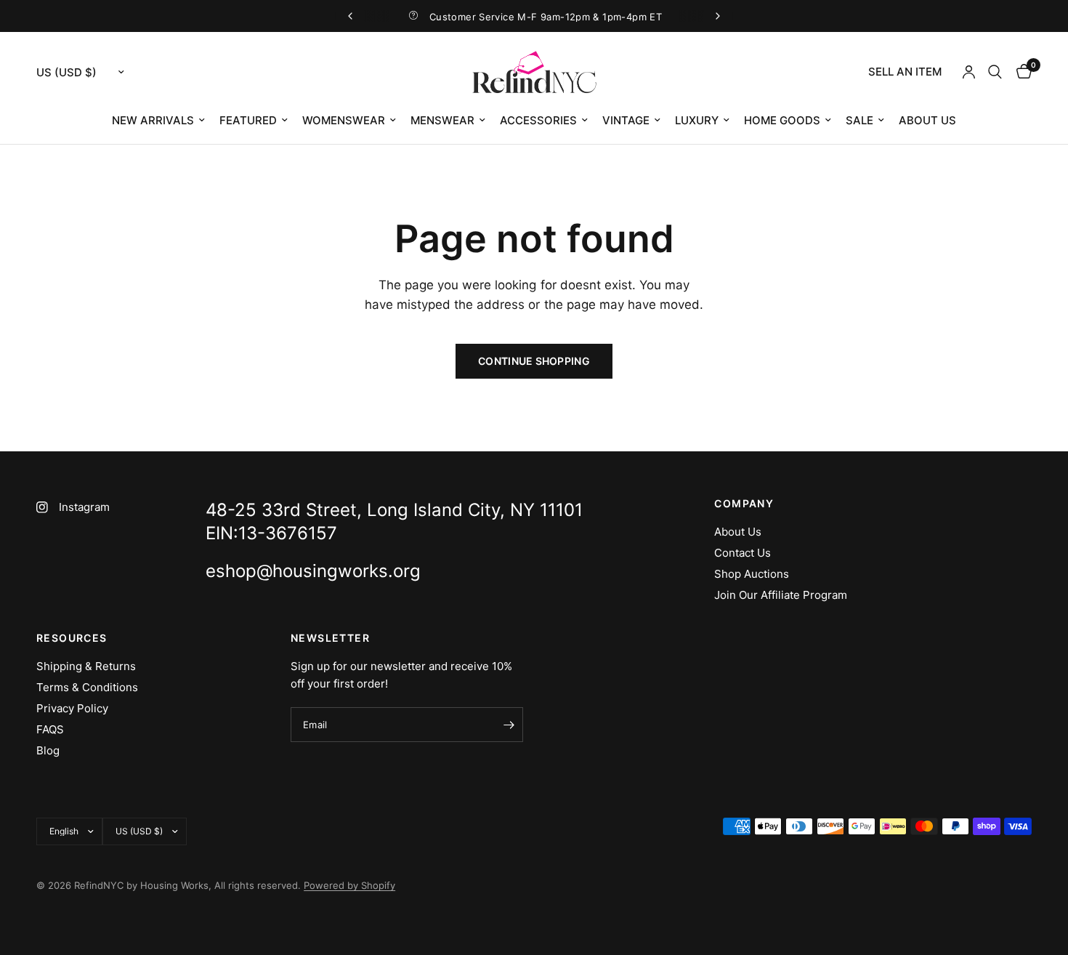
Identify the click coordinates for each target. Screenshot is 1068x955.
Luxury (697, 120)
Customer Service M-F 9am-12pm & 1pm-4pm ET (545, 17)
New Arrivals (153, 120)
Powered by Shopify (349, 885)
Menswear (442, 120)
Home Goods (782, 120)
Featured (248, 120)
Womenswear (343, 120)
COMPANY (744, 504)
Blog (48, 750)
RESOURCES (72, 638)
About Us (927, 120)
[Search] (995, 72)
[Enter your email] (508, 724)
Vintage (626, 120)
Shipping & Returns (86, 666)
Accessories (538, 120)
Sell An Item (905, 71)
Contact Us (742, 553)
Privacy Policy (72, 708)
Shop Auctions (751, 574)
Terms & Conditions (87, 687)
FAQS (50, 729)
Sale (859, 120)
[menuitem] (905, 72)
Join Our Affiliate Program (780, 595)
